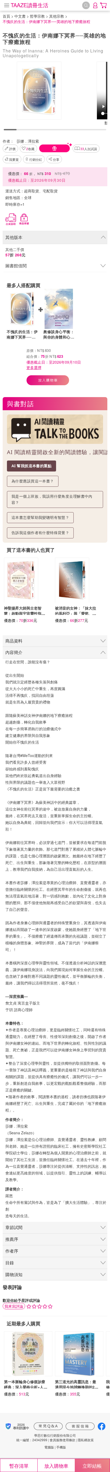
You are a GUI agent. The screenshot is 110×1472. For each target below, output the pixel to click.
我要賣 (14, 159)
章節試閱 (13, 1227)
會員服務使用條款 (62, 1439)
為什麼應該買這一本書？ (32, 481)
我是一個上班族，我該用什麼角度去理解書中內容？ (51, 499)
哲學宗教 (37, 16)
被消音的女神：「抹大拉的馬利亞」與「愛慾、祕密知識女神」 (75, 613)
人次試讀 (88, 148)
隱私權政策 (86, 1439)
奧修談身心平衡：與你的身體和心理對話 (58, 334)
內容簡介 (13, 652)
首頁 (6, 16)
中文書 (20, 16)
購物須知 (13, 1274)
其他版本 (13, 237)
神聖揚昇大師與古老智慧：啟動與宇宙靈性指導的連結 (24, 613)
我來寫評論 (14, 1306)
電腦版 (49, 1447)
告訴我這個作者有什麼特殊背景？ (40, 532)
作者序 (11, 1251)
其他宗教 (56, 16)
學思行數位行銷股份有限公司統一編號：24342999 (46, 1437)
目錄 (9, 1263)
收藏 (30, 148)
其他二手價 (15, 252)
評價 (12, 148)
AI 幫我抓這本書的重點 (31, 465)
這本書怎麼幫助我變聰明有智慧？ (40, 517)
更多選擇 (33, 367)
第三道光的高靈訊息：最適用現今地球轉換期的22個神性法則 (76, 1387)
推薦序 (11, 1239)
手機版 (61, 1447)
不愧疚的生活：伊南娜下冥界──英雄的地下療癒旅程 (22, 334)
